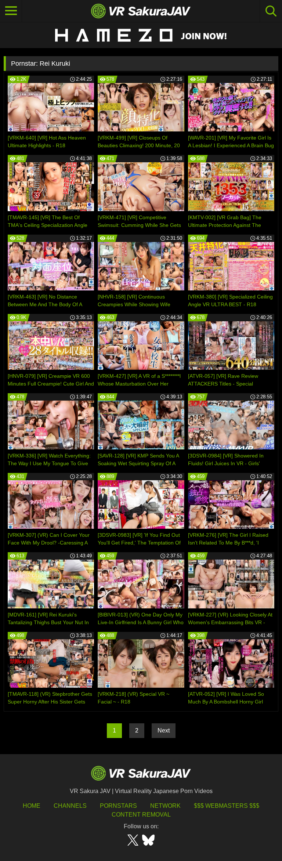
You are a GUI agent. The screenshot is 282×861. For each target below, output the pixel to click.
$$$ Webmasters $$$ (226, 806)
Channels (70, 806)
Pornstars (118, 806)
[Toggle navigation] (11, 11)
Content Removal (141, 814)
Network (165, 806)
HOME (31, 806)
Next (164, 730)
